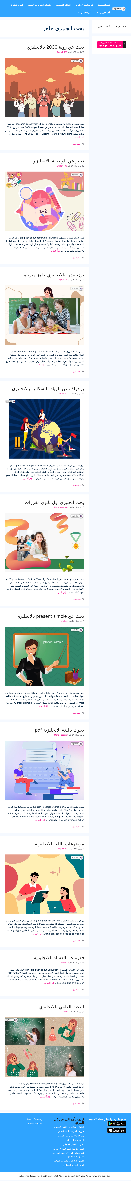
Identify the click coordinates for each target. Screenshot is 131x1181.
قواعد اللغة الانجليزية (84, 5)
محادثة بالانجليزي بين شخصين (70, 1135)
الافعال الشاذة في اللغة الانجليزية (69, 1127)
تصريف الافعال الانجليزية (73, 1144)
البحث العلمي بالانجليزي (61, 1006)
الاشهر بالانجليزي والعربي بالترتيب (68, 1160)
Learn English (35, 1123)
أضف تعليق (77, 144)
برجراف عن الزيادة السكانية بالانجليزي (48, 388)
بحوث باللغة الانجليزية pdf (59, 730)
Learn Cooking (34, 1119)
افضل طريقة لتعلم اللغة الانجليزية (68, 1149)
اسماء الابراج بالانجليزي (73, 1165)
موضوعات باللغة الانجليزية (59, 843)
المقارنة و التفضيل (75, 1140)
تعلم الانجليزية (104, 5)
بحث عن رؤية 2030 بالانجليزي (55, 47)
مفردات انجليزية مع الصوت (39, 5)
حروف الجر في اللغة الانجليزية (70, 1131)
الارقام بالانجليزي (63, 5)
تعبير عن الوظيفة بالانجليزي (58, 160)
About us (63, 1176)
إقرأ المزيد (79, 137)
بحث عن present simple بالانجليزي (50, 616)
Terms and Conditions (102, 1176)
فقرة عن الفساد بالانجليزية (59, 957)
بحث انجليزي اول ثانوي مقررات (54, 502)
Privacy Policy (84, 1176)
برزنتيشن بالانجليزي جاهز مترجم (54, 274)
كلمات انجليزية (17, 5)
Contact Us (73, 1176)
